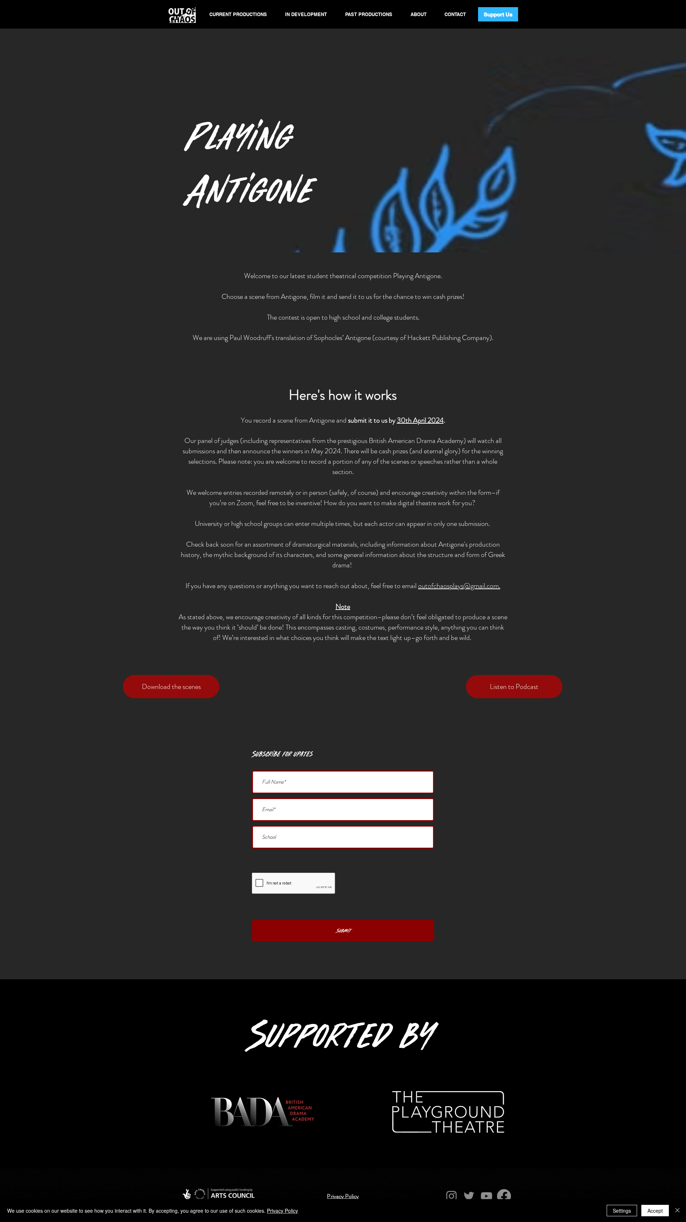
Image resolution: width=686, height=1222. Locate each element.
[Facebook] (504, 1196)
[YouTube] (486, 1196)
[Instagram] (451, 1196)
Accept (655, 1210)
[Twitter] (469, 1196)
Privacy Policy (282, 1210)
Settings (622, 1210)
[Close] (677, 1210)
